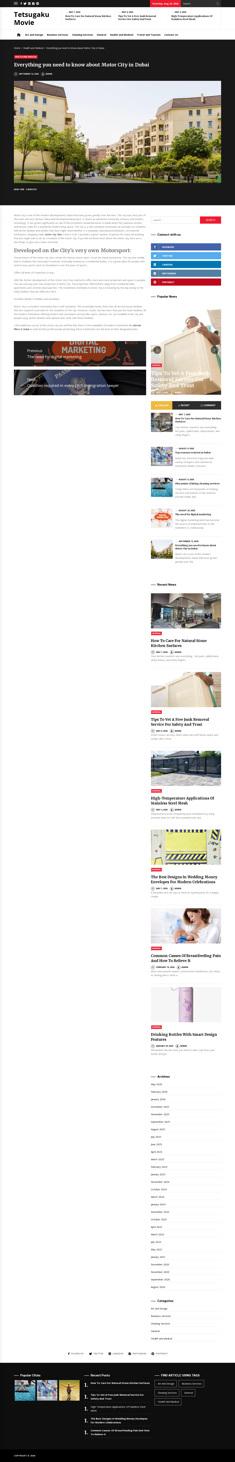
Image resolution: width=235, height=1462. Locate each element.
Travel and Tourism (149, 34)
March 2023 (157, 1234)
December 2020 (160, 1264)
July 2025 (156, 1136)
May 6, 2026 (127, 12)
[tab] (161, 405)
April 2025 (156, 1151)
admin (49, 74)
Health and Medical (121, 34)
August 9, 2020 (186, 448)
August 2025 (158, 1129)
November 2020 (160, 1271)
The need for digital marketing (193, 514)
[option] (186, 350)
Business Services (57, 34)
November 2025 (160, 1114)
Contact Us (171, 34)
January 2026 (158, 1099)
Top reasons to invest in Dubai (193, 452)
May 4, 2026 (180, 12)
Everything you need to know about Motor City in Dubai (195, 547)
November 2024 (160, 1181)
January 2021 (158, 1256)
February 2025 (159, 1166)
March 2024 (157, 1196)
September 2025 (160, 1121)
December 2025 (160, 1106)
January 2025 (158, 1174)
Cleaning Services (82, 34)
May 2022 (156, 1249)
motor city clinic (53, 234)
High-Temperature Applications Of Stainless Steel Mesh (191, 18)
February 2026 (159, 1091)
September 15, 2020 (188, 541)
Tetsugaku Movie (31, 18)
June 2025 (156, 1144)
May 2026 (156, 1084)
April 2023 (156, 1226)
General (101, 34)
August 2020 (158, 1287)
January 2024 (158, 1204)
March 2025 (157, 1159)
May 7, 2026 (74, 12)
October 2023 (159, 1219)
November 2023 (160, 1211)
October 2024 (159, 1189)
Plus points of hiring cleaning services (197, 483)
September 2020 (160, 1279)
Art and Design (34, 34)
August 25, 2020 (187, 510)
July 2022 (156, 1241)
